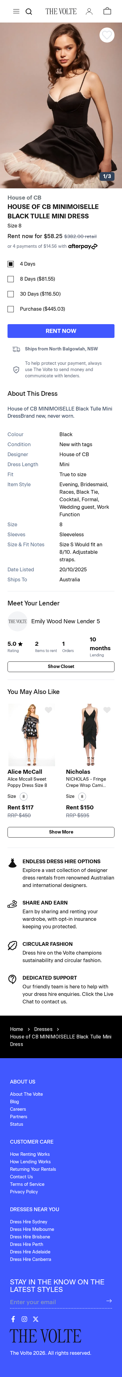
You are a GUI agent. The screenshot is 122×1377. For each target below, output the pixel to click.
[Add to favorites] (48, 710)
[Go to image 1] (28, 763)
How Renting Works (30, 1154)
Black (66, 434)
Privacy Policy (24, 1192)
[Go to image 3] (36, 763)
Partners (18, 1116)
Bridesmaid (93, 484)
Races (66, 492)
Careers (18, 1109)
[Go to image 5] (98, 763)
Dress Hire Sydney (28, 1222)
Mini (64, 464)
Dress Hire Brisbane (30, 1237)
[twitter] (36, 1319)
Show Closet (61, 666)
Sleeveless (71, 535)
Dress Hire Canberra (30, 1259)
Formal (90, 499)
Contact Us (21, 1177)
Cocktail (69, 499)
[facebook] (13, 1319)
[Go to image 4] (95, 763)
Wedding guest (76, 507)
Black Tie (87, 492)
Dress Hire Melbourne (32, 1229)
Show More (61, 832)
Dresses (43, 1029)
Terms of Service (27, 1184)
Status (16, 1124)
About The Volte (26, 1094)
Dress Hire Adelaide (30, 1252)
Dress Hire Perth (26, 1244)
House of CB (24, 197)
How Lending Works (30, 1162)
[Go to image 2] (32, 763)
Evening (68, 484)
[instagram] (24, 1319)
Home (16, 1029)
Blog (14, 1101)
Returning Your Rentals (33, 1169)
